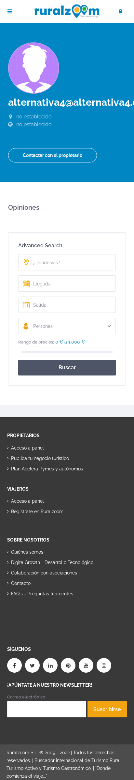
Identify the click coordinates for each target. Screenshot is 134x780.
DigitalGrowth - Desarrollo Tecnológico (52, 562)
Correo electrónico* (27, 697)
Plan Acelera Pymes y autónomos (47, 468)
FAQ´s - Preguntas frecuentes (42, 593)
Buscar (67, 367)
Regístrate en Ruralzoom (37, 511)
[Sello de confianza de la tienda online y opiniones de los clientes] (31, 614)
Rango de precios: (36, 342)
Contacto (21, 583)
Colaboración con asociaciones (44, 572)
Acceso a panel (27, 448)
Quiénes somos (27, 552)
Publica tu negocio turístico (40, 458)
